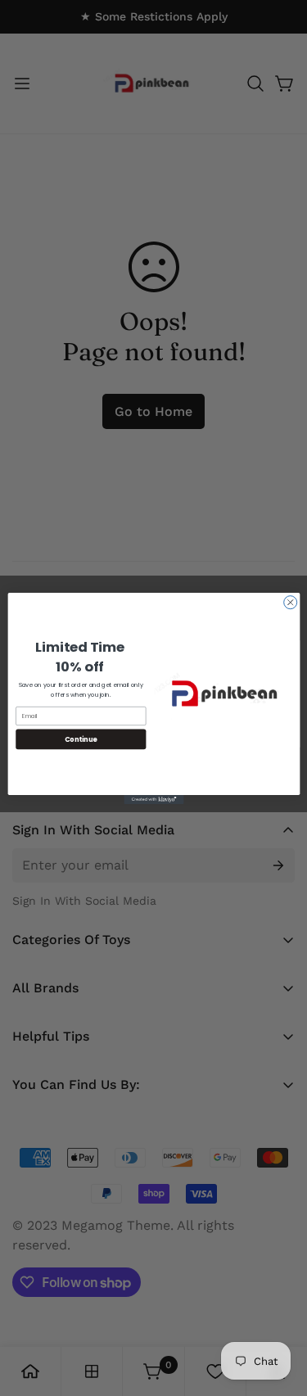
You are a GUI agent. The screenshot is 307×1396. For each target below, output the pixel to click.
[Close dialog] (289, 601)
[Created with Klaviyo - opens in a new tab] (153, 798)
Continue (80, 738)
